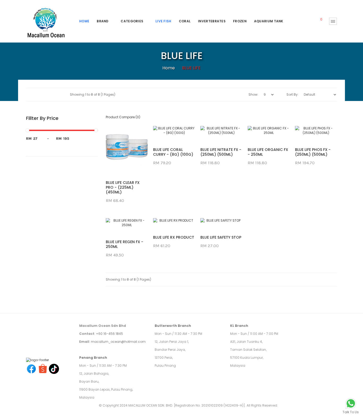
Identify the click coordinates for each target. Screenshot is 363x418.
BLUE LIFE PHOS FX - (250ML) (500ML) (313, 152)
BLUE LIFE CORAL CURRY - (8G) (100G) (173, 152)
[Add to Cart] (113, 158)
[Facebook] (31, 368)
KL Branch (239, 325)
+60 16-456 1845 (109, 333)
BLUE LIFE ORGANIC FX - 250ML (268, 152)
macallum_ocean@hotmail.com (118, 341)
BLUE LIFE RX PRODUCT (173, 237)
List (60, 94)
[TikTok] (54, 368)
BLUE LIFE (191, 68)
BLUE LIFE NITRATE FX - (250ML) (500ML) (220, 152)
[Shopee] (42, 368)
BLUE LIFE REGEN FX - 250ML (124, 244)
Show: (253, 94)
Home (168, 68)
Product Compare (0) (123, 117)
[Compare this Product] (139, 158)
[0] (317, 21)
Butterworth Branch (173, 325)
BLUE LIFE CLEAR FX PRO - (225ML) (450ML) (123, 187)
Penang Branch (93, 357)
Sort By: (292, 94)
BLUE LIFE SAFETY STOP (220, 237)
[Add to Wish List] (126, 158)
